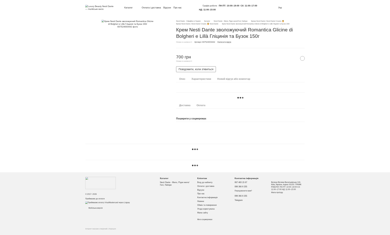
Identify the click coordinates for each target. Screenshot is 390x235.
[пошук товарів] (190, 7)
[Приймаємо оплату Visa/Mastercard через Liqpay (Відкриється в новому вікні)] (107, 202)
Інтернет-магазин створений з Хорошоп (100, 229)
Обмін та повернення (207, 205)
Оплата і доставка (151, 7)
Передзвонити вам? (243, 191)
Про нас (177, 7)
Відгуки (167, 7)
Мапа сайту (202, 213)
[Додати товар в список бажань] (302, 58)
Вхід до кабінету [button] (205, 182)
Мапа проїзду (277, 192)
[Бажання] (289, 7)
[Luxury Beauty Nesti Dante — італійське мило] (100, 183)
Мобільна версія (95, 208)
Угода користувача (205, 209)
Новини (200, 201)
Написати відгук (224, 42)
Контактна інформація (207, 197)
